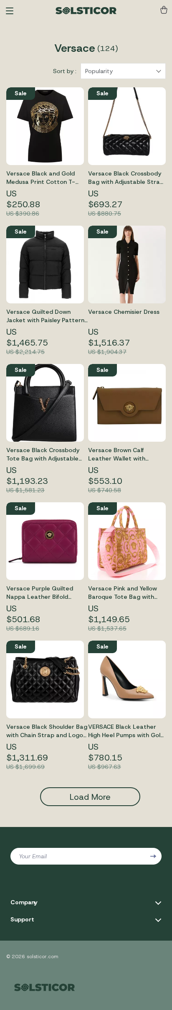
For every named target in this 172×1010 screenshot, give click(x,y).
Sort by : (64, 71)
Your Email (33, 856)
